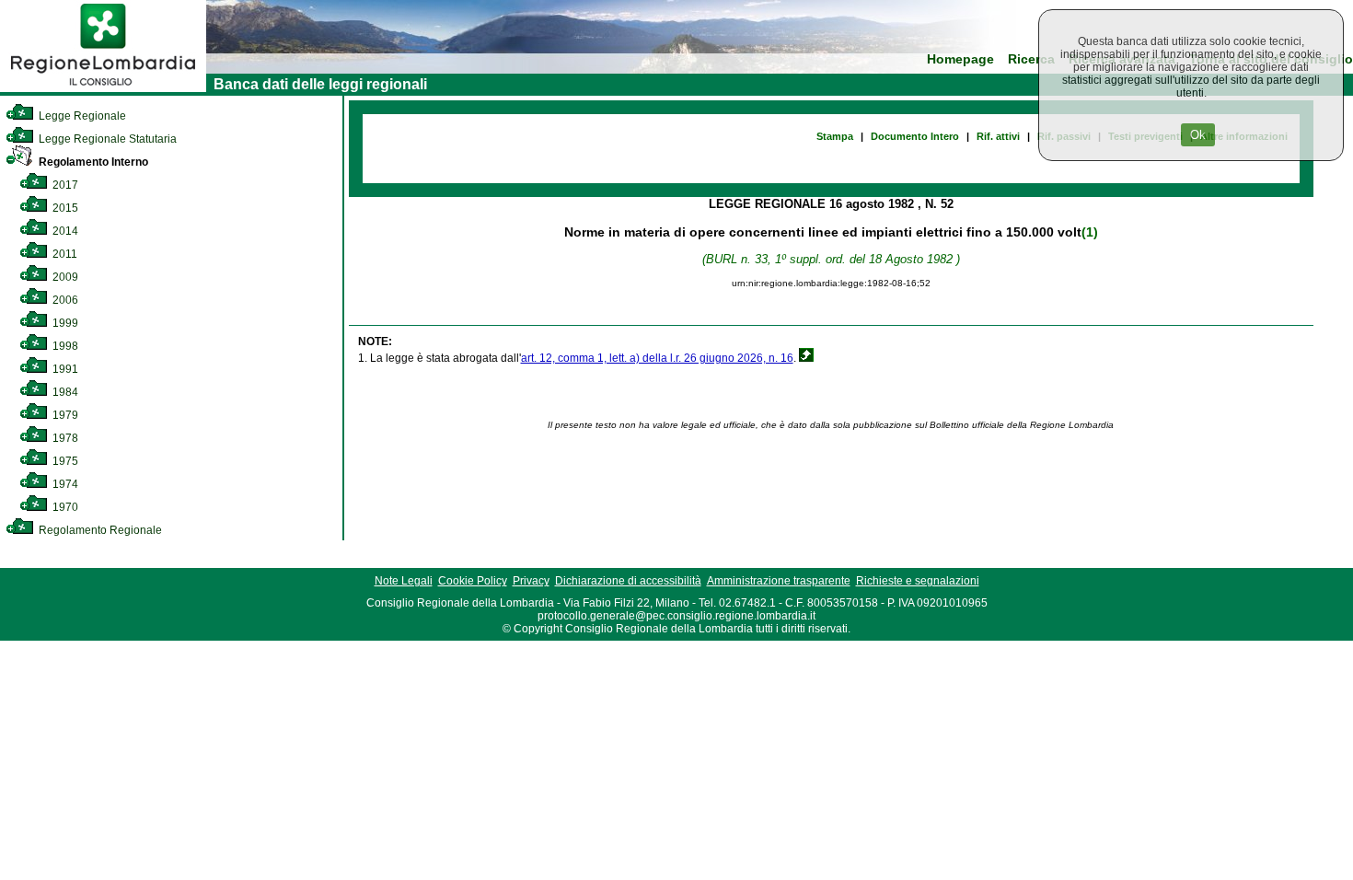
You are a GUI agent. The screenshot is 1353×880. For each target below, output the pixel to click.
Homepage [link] (960, 59)
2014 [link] (64, 231)
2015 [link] (64, 208)
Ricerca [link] (1031, 59)
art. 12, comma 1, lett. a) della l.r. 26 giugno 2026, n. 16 (657, 358)
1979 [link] (64, 415)
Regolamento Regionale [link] (99, 530)
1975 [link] (64, 461)
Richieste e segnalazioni (917, 580)
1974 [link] (64, 484)
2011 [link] (63, 254)
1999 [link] (64, 323)
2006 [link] (64, 300)
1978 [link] (64, 438)
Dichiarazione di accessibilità (628, 580)
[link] (103, 88)
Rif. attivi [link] (998, 136)
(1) (1089, 232)
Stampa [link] (834, 136)
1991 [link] (64, 369)
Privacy (531, 580)
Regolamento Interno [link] (92, 162)
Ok (1198, 135)
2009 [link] (64, 277)
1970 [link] (64, 507)
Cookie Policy (472, 580)
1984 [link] (64, 392)
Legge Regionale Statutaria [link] (106, 139)
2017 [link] (64, 185)
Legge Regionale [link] (81, 116)
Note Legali (404, 580)
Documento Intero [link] (915, 136)
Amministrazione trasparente (778, 580)
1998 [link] (64, 346)
